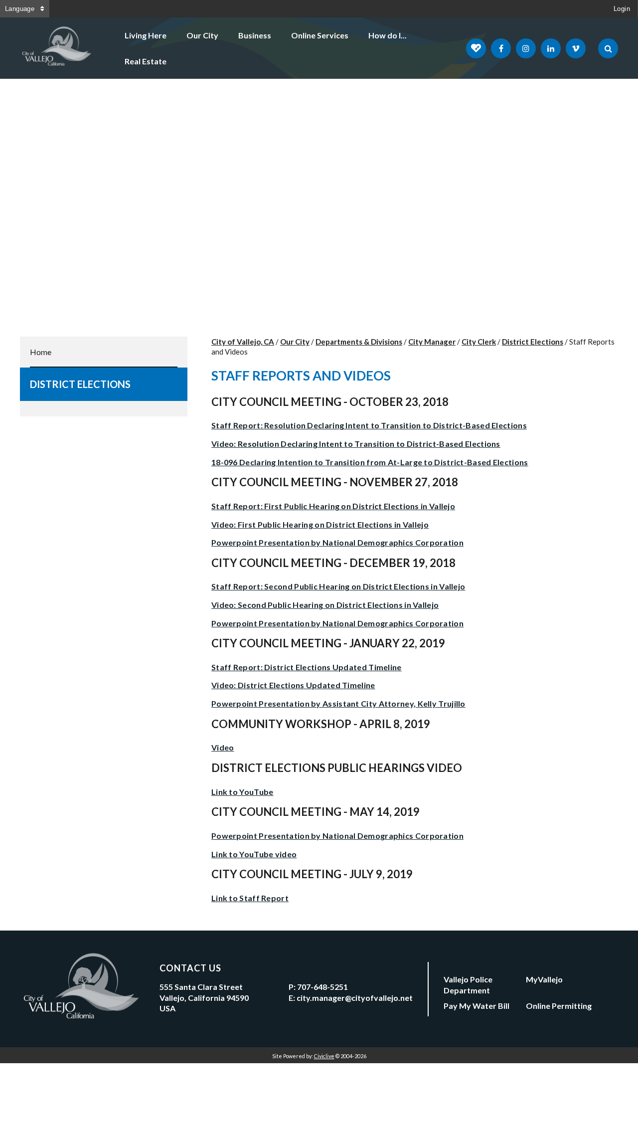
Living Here (145, 35)
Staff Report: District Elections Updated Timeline (306, 667)
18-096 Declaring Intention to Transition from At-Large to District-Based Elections (369, 462)
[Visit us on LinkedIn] (551, 48)
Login (622, 8)
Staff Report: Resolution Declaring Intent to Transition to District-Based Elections (369, 425)
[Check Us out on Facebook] (501, 48)
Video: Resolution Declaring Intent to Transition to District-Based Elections (355, 443)
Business (254, 35)
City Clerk (479, 341)
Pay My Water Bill (476, 1005)
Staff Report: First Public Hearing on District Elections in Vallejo (333, 506)
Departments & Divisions (359, 341)
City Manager (432, 341)
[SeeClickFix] (476, 48)
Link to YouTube (242, 791)
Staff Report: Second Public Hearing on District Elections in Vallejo (338, 586)
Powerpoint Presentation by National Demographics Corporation (337, 542)
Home (40, 352)
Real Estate (145, 61)
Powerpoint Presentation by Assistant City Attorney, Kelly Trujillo (338, 703)
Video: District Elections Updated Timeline (293, 685)
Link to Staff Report (250, 898)
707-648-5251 (322, 986)
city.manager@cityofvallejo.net (355, 997)
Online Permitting (559, 1005)
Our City (202, 35)
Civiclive (324, 1056)
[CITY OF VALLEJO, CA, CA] (57, 48)
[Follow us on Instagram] (526, 48)
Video (222, 747)
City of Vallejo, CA (242, 341)
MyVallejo (544, 979)
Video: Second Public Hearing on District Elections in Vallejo (325, 604)
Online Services (319, 35)
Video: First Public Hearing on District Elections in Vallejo (320, 524)
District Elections (80, 384)
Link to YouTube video (254, 854)
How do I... (387, 35)
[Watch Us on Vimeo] (576, 48)
